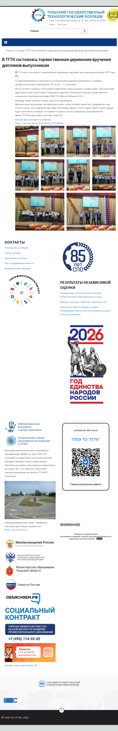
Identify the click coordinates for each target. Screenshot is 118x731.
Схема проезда (13, 253)
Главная (52, 24)
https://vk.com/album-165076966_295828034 (39, 123)
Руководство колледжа (16, 247)
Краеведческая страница (17, 268)
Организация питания (16, 258)
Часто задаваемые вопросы (19, 263)
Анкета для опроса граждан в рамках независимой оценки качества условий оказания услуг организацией (85, 311)
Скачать (99, 539)
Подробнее (10, 476)
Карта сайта (62, 24)
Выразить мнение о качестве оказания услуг (83, 302)
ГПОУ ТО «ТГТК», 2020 (16, 717)
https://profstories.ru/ (16, 529)
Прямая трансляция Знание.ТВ (21, 665)
